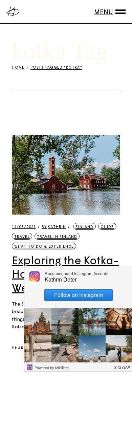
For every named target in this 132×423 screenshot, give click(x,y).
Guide (107, 226)
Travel (22, 236)
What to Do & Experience (44, 246)
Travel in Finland (57, 236)
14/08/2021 (24, 226)
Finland (84, 226)
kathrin (54, 226)
